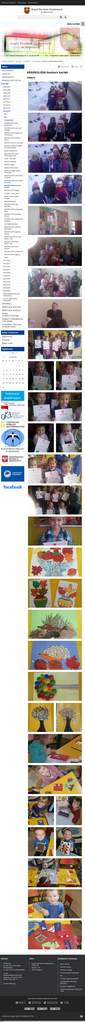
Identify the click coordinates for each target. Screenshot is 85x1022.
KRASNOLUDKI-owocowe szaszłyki (13, 129)
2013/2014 (6, 108)
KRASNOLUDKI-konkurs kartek (12, 186)
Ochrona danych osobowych (69, 973)
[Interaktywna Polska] (81, 1016)
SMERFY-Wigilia (9, 165)
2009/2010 (6, 96)
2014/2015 (6, 111)
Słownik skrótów (65, 967)
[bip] (12, 409)
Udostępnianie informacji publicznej (68, 982)
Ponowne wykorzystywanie (69, 979)
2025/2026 (6, 291)
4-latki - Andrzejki (10, 159)
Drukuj (76, 67)
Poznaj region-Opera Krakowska (10, 300)
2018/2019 (6, 270)
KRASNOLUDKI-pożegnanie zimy (13, 210)
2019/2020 (6, 273)
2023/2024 (6, 285)
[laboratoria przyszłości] (12, 481)
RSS (61, 976)
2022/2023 (6, 282)
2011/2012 (6, 102)
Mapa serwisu (22, 2)
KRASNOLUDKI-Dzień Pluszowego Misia (11, 155)
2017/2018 (6, 267)
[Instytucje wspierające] (12, 400)
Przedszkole (8, 120)
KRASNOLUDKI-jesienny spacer (12, 139)
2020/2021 (6, 276)
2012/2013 (6, 105)
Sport (6, 257)
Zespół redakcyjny (9, 984)
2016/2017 (6, 264)
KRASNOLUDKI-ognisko (12, 254)
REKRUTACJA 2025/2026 (11, 307)
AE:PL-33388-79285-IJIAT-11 (13, 978)
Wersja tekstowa (33, 2)
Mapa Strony (7, 336)
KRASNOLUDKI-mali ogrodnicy (11, 205)
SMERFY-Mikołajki (10, 162)
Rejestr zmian (7, 343)
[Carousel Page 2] (22, 55)
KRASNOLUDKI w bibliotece (13, 251)
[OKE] (12, 419)
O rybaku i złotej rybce (11, 193)
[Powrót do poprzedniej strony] (81, 67)
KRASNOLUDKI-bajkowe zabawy (12, 233)
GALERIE (5, 84)
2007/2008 (6, 90)
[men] (12, 464)
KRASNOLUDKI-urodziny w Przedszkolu (13, 134)
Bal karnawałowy (10, 201)
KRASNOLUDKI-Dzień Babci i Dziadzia (13, 176)
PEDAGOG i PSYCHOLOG (11, 80)
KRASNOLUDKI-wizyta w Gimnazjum (12, 228)
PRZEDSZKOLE (7, 77)
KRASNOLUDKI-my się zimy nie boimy (13, 181)
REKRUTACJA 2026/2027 (11, 310)
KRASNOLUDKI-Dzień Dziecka (11, 247)
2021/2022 (6, 279)
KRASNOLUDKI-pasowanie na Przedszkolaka (13, 147)
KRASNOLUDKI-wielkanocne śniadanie (13, 220)
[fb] (12, 490)
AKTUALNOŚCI (8, 70)
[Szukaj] (61, 17)
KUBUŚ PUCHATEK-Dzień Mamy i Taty (12, 238)
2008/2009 (6, 93)
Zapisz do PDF (65, 67)
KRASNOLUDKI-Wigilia (11, 190)
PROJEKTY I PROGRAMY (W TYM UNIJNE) (12, 320)
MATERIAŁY (6, 304)
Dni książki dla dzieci (11, 224)
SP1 (5, 114)
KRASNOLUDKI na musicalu (13, 143)
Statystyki (6, 340)
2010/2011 (6, 99)
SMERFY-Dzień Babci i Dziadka (11, 197)
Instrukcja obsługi (66, 970)
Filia (5, 117)
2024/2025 (6, 288)
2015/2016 (6, 260)
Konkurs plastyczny (10, 151)
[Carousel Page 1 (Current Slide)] (20, 55)
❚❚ (4, 55)
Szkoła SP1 (6, 74)
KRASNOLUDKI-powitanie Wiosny (12, 215)
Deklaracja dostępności (9, 2)
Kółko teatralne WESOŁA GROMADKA (11, 295)
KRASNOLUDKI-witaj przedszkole (11, 124)
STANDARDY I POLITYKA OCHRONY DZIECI (11, 325)
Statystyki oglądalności (67, 986)
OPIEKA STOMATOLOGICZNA (10, 315)
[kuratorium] (12, 451)
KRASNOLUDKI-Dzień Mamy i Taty (11, 242)
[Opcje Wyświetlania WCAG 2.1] (65, 17)
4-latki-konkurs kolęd (11, 168)
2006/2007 (6, 87)
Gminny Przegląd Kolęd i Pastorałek (12, 172)
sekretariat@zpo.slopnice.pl (12, 975)
